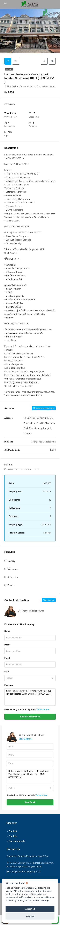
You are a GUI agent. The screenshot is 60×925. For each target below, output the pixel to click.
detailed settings (40, 900)
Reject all (30, 916)
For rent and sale (17, 841)
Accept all (30, 909)
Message (8, 685)
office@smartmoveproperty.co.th (25, 871)
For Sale (13, 836)
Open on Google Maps (45, 408)
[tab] (7, 61)
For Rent (9, 69)
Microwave (13, 569)
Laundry (11, 561)
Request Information (30, 717)
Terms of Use (42, 709)
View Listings (48, 600)
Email (7, 658)
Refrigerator (13, 577)
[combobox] (30, 678)
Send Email (30, 802)
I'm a (6, 671)
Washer (11, 585)
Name (7, 631)
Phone (7, 645)
